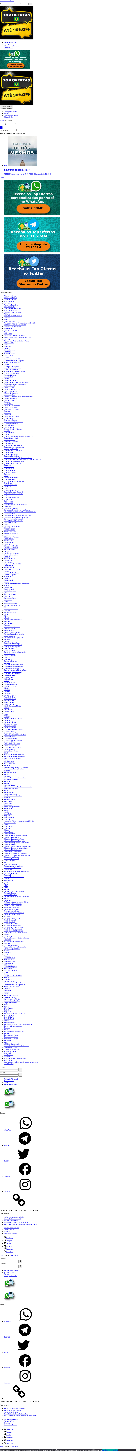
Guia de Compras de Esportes (13, 666)
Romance (7, 956)
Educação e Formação (11, 548)
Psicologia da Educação (11, 923)
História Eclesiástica (10, 684)
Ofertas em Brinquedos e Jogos (14, 839)
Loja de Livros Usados (11, 751)
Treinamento (8, 1040)
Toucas (6, 1030)
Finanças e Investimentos (12, 627)
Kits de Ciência (9, 704)
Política (6, 889)
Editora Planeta (9, 540)
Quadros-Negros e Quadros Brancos (15, 932)
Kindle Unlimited (9, 702)
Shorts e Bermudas (10, 981)
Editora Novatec (9, 539)
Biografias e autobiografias (12, 368)
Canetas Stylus (8, 404)
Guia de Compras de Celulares (13, 664)
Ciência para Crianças (11, 423)
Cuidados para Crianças (11, 490)
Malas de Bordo (9, 762)
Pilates (6, 886)
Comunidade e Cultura (11, 454)
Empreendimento (9, 558)
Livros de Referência (10, 738)
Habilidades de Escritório (12, 673)
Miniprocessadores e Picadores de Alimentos (18, 787)
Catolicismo (7, 414)
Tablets (6, 1004)
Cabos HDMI (8, 377)
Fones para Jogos (9, 636)
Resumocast (8, 952)
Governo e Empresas (10, 661)
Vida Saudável (8, 1055)
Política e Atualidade (10, 895)
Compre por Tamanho (11, 449)
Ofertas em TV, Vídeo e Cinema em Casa (17, 855)
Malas (6, 760)
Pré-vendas (7, 900)
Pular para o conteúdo (7, 1)
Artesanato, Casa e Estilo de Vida (14, 335)
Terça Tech (7, 1012)
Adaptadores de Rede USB (12, 308)
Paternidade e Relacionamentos (14, 877)
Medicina (7, 771)
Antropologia (8, 328)
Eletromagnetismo (9, 549)
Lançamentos (8, 709)
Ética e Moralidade (10, 594)
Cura (5, 495)
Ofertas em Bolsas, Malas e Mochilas (15, 835)
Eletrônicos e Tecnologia (12, 553)
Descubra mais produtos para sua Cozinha (17, 510)
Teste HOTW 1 (9, 1017)
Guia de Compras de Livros (12, 668)
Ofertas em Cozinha (10, 844)
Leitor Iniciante (9, 711)
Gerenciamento (9, 648)
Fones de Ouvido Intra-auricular (14, 634)
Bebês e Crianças (9, 353)
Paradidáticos (8, 869)
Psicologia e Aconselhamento (13, 929)
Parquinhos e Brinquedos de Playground (16, 871)
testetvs (6, 1021)
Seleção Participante (10, 967)
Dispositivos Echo (9, 530)
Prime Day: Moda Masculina (13, 905)
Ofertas (6, 830)
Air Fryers (7, 314)
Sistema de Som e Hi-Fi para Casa (14, 985)
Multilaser (7, 810)
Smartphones (8, 988)
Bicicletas (7, 364)
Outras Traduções (9, 860)
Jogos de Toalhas (9, 697)
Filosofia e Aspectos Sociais (13, 620)
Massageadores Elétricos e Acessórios (16, 767)
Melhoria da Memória (11, 780)
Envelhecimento (9, 567)
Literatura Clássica (10, 722)
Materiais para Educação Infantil (14, 769)
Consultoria (7, 465)
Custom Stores (8, 499)
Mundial (6, 812)
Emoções (7, 557)
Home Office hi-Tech (10, 686)
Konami (6, 708)
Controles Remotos (10, 472)
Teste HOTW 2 (9, 1019)
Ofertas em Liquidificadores (13, 850)
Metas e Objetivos (9, 785)
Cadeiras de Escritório (11, 380)
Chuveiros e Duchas (10, 420)
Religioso (7, 950)
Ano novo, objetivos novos (12, 326)
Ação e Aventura (9, 301)
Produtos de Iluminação (11, 909)
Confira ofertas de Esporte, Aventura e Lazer (18, 458)
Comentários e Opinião (11, 438)
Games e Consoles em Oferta (13, 645)
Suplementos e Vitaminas (12, 1001)
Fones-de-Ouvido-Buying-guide (14, 637)
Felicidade (7, 611)
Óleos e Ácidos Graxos (11, 857)
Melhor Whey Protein (11, 1221)
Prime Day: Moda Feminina (13, 904)
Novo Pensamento (10, 823)
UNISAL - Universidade (12, 1044)
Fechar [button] (2, 177)
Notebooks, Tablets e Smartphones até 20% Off (19, 821)
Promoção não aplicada (11, 911)
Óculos (6, 825)
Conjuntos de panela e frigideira (14, 461)
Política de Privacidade (11, 1079)
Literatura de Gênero (10, 724)
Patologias (7, 878)
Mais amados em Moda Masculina (14, 756)
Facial (6, 602)
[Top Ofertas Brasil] (17, 39)
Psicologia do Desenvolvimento (14, 927)
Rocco (6, 954)
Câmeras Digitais (9, 395)
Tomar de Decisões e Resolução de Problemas (18, 1024)
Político (6, 898)
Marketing (7, 765)
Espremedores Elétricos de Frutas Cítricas (17, 584)
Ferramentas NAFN (10, 612)
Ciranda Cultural (9, 432)
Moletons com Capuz (10, 794)
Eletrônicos (7, 551)
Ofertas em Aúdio (9, 833)
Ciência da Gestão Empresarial (13, 422)
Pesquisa (6, 882)
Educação (7, 544)
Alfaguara (7, 317)
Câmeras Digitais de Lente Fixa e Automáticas (18, 397)
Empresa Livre (8, 560)
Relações (7, 943)
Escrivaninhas (8, 576)
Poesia (6, 887)
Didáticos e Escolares (10, 522)
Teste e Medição (9, 1015)
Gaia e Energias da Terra (12, 643)
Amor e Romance (9, 321)
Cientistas (7, 431)
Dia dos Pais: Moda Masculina (13, 521)
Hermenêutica (8, 677)
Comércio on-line (9, 440)
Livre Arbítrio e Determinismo (13, 729)
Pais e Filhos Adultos (10, 864)
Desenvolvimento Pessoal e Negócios (16, 517)
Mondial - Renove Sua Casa (13, 796)
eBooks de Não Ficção (11, 533)
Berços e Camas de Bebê (12, 359)
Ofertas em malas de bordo (12, 851)
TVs (5, 1042)
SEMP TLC (8, 972)
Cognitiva (7, 434)
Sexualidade (8, 979)
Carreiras (7, 411)
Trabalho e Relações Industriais (14, 1031)
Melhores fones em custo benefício (15, 778)
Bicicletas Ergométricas (11, 366)
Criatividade (8, 483)
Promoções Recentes (10, 42)
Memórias (7, 781)
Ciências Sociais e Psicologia (13, 429)
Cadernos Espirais (9, 386)
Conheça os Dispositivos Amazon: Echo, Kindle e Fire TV (22, 459)
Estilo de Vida (8, 587)
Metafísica (7, 783)
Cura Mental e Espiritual (11, 497)
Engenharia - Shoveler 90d (12, 564)
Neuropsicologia (9, 817)
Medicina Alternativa (10, 772)
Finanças (7, 625)
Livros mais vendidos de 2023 (13, 747)
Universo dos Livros (10, 1047)
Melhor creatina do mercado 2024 (14, 1217)
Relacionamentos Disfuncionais (14, 941)
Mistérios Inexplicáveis (11, 789)
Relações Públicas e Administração (15, 947)
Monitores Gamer (9, 799)
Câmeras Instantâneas (11, 398)
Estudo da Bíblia (9, 589)
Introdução (7, 693)
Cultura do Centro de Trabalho (13, 494)
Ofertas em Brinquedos (11, 837)
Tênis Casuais (8, 1008)
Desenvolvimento (9, 513)
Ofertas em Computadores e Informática (16, 842)
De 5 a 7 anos (8, 503)
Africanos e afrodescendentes (13, 312)
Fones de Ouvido (9, 630)
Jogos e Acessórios (10, 699)
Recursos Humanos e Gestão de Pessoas (16, 938)
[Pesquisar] (20, 1069)
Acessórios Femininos (11, 305)
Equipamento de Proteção (12, 569)
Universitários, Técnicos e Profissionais (16, 1046)
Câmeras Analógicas (10, 391)
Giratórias (7, 657)
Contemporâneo (9, 468)
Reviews (6, 44)
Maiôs (6, 753)
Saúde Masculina (9, 961)
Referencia (7, 940)
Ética (5, 593)
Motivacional (8, 803)
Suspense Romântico (10, 1003)
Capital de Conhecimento (12, 406)
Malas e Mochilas (9, 763)
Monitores (7, 798)
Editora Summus (9, 542)
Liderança (7, 717)
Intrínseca (7, 691)
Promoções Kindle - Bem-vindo (14, 913)
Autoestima (7, 346)
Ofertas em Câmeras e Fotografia (14, 841)
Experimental (8, 600)
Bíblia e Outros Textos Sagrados (14, 361)
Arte (5, 332)
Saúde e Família (9, 959)
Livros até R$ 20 (9, 731)
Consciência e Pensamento (12, 463)
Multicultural (8, 808)
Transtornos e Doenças (11, 1038)
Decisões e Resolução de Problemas (15, 504)
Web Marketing (9, 1064)
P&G (5, 862)
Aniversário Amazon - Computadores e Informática (20, 323)
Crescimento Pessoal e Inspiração (14, 481)
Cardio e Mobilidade (10, 407)
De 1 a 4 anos (8, 501)
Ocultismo (7, 828)
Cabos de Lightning (10, 375)
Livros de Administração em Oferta (15, 735)
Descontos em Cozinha (11, 508)
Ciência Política (9, 425)
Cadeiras (6, 379)
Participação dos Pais (10, 873)
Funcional (7, 641)
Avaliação (7, 348)
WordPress (14, 1255)
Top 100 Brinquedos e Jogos (13, 1026)
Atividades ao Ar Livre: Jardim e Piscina (16, 341)
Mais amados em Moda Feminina (14, 754)
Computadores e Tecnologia (13, 450)
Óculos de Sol (8, 826)
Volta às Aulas (8, 1060)
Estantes (6, 585)
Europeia (7, 596)
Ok (103, 1450)
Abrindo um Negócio (10, 298)
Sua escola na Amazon (11, 995)
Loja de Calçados (9, 749)
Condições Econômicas (11, 456)
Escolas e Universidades (11, 573)
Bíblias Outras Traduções (12, 362)
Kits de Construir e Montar (12, 706)
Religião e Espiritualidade (12, 949)
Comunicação (8, 452)
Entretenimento (9, 566)
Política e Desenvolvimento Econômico (16, 896)
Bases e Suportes (9, 350)
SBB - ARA (8, 965)
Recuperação (8, 936)
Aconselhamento (9, 307)
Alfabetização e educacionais (13, 316)
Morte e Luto (8, 801)
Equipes (6, 571)
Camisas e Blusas (9, 400)
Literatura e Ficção (10, 726)
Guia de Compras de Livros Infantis (15, 670)
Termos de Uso (9, 1081)
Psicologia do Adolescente (12, 925)
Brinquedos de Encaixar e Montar (14, 371)
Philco (6, 884)
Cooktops (7, 474)
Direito (6, 524)
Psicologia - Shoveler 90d (12, 918)
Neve (1, 1255)
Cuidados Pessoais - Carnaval (13, 492)
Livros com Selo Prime (11, 733)
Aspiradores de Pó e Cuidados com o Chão (17, 337)
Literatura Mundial (10, 727)
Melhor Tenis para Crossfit (12, 1219)
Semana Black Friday (11, 970)
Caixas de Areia (9, 388)
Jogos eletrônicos (9, 700)
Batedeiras (7, 352)
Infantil (6, 688)
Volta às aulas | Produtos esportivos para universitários (21, 1062)
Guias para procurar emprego (13, 672)
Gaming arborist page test (12, 646)
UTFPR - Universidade (11, 1049)
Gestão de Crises (9, 650)
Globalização (8, 659)
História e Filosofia (10, 682)
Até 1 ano (7, 339)
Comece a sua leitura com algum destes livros (18, 436)
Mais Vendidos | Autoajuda (12, 758)
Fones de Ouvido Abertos (12, 632)
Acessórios (7, 303)
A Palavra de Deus (10, 296)
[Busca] (30, 4)
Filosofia (6, 618)
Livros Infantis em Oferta (12, 744)
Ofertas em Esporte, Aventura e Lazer (16, 848)
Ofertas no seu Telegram (11, 46)
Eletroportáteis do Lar (11, 555)
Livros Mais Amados (10, 745)
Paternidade (7, 875)
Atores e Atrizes (9, 343)
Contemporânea (9, 467)
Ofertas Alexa (8, 832)
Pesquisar (3, 1067)
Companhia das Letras (11, 441)
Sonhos (6, 992)
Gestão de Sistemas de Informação (15, 652)
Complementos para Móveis (13, 445)
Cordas (6, 476)
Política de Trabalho (10, 893)
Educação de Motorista (11, 546)
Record (6, 934)
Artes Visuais (8, 334)
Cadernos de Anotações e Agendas (15, 384)
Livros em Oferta (9, 742)
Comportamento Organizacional (14, 447)
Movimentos (8, 805)
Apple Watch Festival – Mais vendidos (16, 1222)
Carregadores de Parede (11, 409)
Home (2, 120)
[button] (6, 106)
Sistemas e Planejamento (11, 986)
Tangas (6, 1006)
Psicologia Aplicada (10, 920)
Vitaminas (7, 1056)
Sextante (6, 977)
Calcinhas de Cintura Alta (12, 389)
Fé (5, 607)
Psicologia (7, 916)
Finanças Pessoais (9, 628)
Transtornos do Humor (11, 1037)
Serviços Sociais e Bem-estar (13, 976)
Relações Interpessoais (11, 945)
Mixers (6, 790)
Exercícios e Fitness (10, 598)
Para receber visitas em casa (12, 868)
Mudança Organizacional (12, 807)
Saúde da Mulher (9, 958)
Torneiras (7, 1028)
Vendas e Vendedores (10, 1051)
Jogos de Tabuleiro (10, 695)
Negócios (7, 816)
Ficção (6, 614)
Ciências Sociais (9, 427)
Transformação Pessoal (11, 1035)
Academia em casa (10, 299)
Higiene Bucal (8, 679)
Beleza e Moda (8, 355)
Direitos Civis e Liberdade (12, 526)
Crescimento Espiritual (11, 477)
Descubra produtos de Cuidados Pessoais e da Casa (20, 512)
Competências (8, 443)
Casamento (7, 413)
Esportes (6, 582)
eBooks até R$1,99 (10, 531)
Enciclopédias (8, 562)
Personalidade (8, 880)
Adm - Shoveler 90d (10, 310)
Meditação (7, 776)
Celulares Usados (9, 418)
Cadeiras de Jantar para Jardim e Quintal (16, 382)
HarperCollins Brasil (10, 675)
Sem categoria (8, 968)
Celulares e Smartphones (12, 416)
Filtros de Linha (9, 623)
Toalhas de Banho (9, 1022)
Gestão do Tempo (9, 654)
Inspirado (7, 690)
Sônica (6, 994)
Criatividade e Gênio (10, 485)
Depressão (7, 506)
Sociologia (7, 990)
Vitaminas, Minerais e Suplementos (15, 1058)
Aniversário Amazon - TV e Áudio (15, 325)
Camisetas (7, 402)
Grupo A (7, 663)
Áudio (6, 344)
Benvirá (6, 357)
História (6, 681)
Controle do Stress (10, 470)
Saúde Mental (8, 963)
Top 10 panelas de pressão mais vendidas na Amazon (20, 1224)
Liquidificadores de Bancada (13, 718)
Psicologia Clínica (9, 922)
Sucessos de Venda (10, 997)
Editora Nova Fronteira (11, 537)
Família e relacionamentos (12, 605)
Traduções (7, 1033)
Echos (6, 535)
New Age (7, 819)
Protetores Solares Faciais (12, 914)
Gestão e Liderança (10, 655)
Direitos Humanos (9, 528)
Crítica (6, 488)
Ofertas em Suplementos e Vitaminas (15, 853)
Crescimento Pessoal (10, 479)
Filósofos (7, 621)
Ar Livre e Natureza (10, 330)
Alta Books (7, 319)
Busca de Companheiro (11, 373)
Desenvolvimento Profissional (13, 519)
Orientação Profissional (11, 859)
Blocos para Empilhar (11, 370)
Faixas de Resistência (10, 603)
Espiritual (7, 578)
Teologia (6, 1010)
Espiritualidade (8, 580)
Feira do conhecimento (11, 609)
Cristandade (7, 486)
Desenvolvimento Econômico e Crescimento (18, 515)
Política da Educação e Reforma (14, 891)
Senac (6, 974)
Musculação (8, 814)
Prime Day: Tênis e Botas (12, 907)
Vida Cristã (7, 1053)
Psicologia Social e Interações (13, 931)
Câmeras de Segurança (11, 393)
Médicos (6, 774)
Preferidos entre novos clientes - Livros (16, 902)
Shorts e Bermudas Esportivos (13, 983)
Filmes (6, 616)
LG (5, 713)
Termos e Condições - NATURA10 (15, 1013)
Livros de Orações (10, 736)
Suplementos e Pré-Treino (12, 999)
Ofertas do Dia (8, 48)
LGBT (6, 715)
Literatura (7, 720)
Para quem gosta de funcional (13, 866)
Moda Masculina (9, 792)
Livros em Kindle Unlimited (13, 740)
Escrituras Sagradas (10, 575)
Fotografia (7, 639)
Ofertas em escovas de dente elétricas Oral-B (18, 846)
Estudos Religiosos (10, 591)
